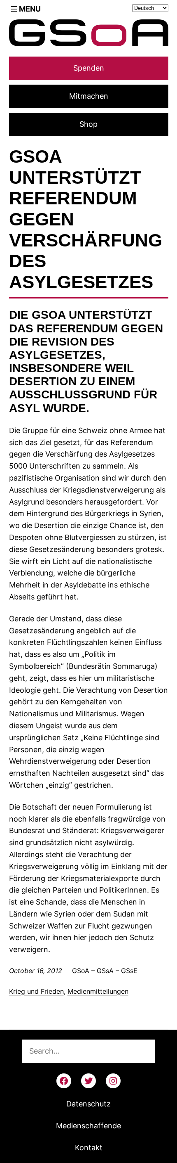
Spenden (88, 68)
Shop (88, 124)
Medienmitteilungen (98, 991)
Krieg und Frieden (36, 991)
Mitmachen (88, 96)
